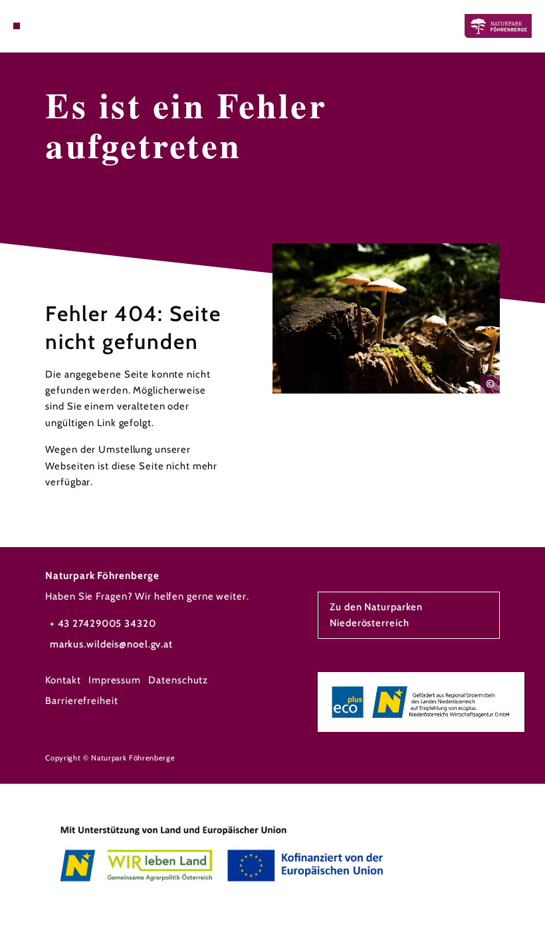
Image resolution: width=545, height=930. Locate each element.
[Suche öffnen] (41, 26)
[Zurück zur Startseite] (498, 25)
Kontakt (62, 680)
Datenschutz (178, 680)
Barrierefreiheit (81, 701)
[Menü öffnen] (16, 26)
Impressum (114, 680)
